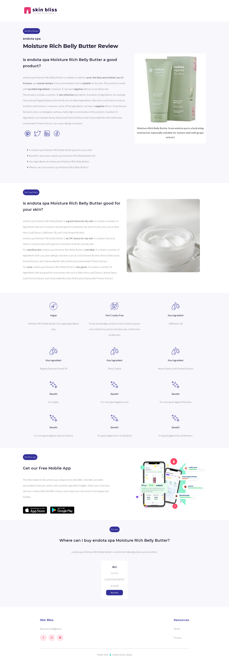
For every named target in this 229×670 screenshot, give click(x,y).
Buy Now (114, 592)
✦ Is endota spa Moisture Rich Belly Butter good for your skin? (59, 149)
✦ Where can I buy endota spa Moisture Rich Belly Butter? (57, 167)
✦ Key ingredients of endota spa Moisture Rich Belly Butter (58, 161)
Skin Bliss (46, 620)
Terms (177, 628)
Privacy (178, 637)
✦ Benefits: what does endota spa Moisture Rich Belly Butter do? (61, 155)
